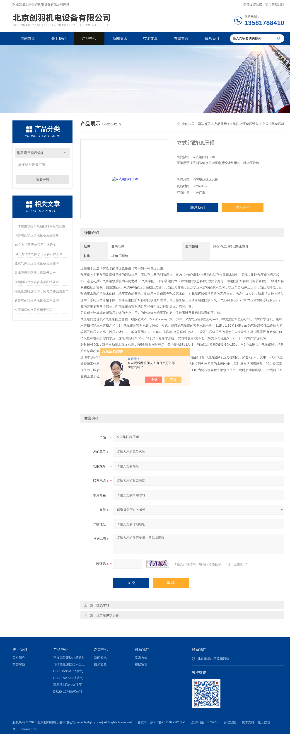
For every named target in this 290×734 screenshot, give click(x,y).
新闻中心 (101, 649)
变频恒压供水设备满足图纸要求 (36, 282)
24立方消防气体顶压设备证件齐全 (38, 254)
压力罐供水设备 (108, 615)
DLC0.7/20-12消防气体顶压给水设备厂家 (70, 678)
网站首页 (28, 38)
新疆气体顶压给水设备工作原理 (36, 300)
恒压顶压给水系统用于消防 (33, 310)
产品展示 (220, 124)
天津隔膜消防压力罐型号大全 (35, 272)
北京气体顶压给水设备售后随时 (36, 263)
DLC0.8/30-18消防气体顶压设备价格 (70, 671)
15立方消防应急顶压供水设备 (35, 245)
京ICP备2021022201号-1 (168, 722)
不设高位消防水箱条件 (69, 657)
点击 (64, 153)
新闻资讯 (120, 38)
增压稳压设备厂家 (31, 164)
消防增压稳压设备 (30, 153)
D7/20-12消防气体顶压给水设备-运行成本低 (70, 691)
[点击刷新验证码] (157, 564)
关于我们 (58, 38)
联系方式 (141, 657)
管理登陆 (230, 722)
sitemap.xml (29, 729)
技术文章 (150, 38)
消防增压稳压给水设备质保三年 (36, 235)
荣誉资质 (18, 664)
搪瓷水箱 (103, 605)
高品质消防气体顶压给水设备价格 (70, 685)
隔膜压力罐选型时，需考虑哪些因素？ (41, 291)
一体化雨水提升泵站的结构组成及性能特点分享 (42, 226)
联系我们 (212, 38)
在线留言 (181, 38)
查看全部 (42, 179)
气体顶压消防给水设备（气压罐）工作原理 (70, 664)
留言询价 (242, 207)
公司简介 (18, 657)
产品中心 (89, 38)
